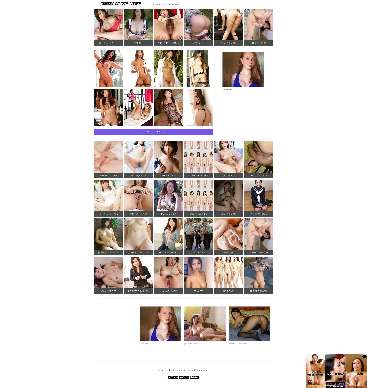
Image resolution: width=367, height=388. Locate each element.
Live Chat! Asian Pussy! (153, 131)
